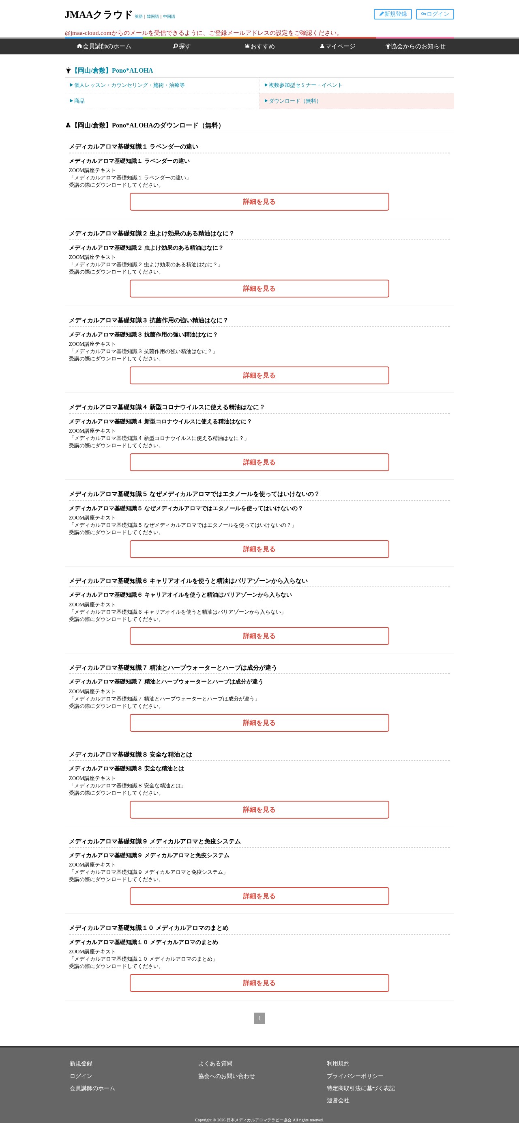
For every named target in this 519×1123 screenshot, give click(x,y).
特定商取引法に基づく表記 (361, 1088)
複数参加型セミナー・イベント (306, 85)
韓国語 (153, 16)
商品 (79, 101)
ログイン (438, 14)
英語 (139, 16)
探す (185, 46)
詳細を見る (259, 201)
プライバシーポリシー (355, 1076)
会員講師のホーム (107, 46)
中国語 (169, 16)
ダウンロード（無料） (295, 101)
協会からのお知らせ (418, 46)
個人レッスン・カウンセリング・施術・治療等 (129, 85)
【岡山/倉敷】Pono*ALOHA (112, 70)
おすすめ (263, 46)
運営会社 (338, 1100)
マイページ (340, 46)
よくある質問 (215, 1063)
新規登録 (395, 14)
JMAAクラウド (99, 14)
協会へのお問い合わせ (226, 1076)
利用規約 (338, 1063)
